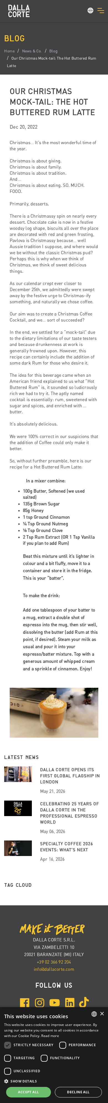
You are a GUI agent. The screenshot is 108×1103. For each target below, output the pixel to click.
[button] (90, 11)
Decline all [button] (78, 1092)
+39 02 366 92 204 (54, 962)
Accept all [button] (28, 1092)
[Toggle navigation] (100, 10)
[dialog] (54, 1055)
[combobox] (94, 1014)
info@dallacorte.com (54, 969)
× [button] (102, 1014)
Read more (50, 1035)
